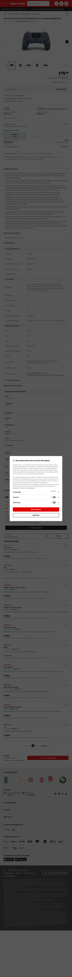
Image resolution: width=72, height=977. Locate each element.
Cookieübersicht (31, 488)
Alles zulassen (36, 509)
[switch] (53, 497)
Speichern (36, 515)
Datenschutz (16, 488)
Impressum (22, 488)
